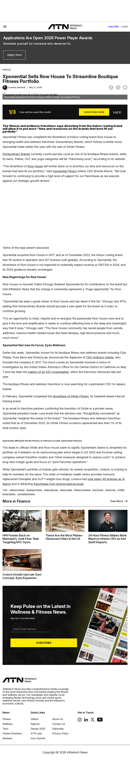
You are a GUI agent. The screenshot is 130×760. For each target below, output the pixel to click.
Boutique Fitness (34, 490)
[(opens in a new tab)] (80, 720)
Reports (35, 724)
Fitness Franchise (82, 490)
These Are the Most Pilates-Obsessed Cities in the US (64, 537)
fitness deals (66, 490)
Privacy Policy (60, 733)
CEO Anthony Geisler (100, 357)
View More (116, 501)
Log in (117, 112)
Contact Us (58, 724)
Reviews (7, 738)
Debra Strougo (51, 490)
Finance (7, 70)
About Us (57, 719)
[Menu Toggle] (5, 26)
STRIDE (120, 490)
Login (124, 27)
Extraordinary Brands (16, 154)
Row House (35, 166)
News (6, 712)
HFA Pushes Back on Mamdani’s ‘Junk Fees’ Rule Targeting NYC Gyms (21, 539)
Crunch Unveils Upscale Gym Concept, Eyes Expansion (22, 576)
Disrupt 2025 (38, 728)
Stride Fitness (9, 494)
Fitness (7, 719)
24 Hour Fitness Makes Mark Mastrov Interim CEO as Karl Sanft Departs (107, 539)
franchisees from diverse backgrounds (59, 484)
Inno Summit (38, 738)
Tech (5, 728)
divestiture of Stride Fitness (71, 396)
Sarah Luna (110, 490)
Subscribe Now (94, 112)
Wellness (8, 724)
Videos (35, 719)
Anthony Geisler (17, 490)
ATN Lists (36, 733)
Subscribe (113, 27)
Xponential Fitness (65, 171)
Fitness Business (12, 733)
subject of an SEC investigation (48, 372)
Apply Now (14, 54)
